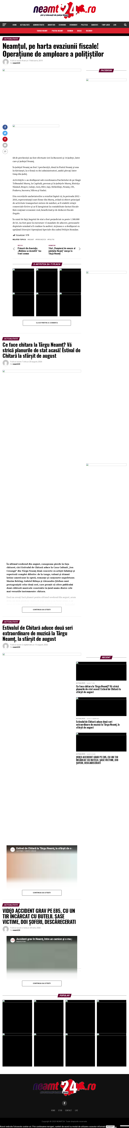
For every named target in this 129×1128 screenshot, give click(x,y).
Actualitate (25, 24)
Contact (68, 1110)
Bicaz (79, 30)
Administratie (38, 24)
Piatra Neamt (57, 30)
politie (51, 239)
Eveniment (73, 24)
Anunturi (51, 24)
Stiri (60, 1110)
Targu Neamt (42, 30)
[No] (116, 1127)
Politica (84, 24)
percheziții (41, 239)
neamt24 (16, 63)
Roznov (89, 30)
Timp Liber (106, 24)
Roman (70, 30)
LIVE (114, 24)
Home (15, 24)
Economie (62, 24)
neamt (31, 239)
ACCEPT (110, 1127)
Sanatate (94, 24)
